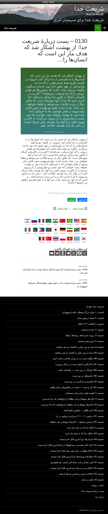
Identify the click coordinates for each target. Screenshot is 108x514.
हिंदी (55, 224)
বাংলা (49, 233)
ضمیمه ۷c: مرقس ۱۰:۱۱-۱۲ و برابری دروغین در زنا (80, 416)
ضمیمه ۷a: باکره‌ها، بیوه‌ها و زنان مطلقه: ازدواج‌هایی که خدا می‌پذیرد (72, 404)
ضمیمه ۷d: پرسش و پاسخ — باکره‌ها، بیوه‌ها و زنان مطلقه (77, 421)
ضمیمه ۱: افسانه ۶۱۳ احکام (91, 323)
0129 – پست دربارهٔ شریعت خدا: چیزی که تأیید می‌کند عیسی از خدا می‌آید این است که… (55, 269)
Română (41, 242)
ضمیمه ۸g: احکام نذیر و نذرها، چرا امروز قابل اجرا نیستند (77, 468)
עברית (27, 224)
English (77, 224)
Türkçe (49, 242)
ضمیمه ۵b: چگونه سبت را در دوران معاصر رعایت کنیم (78, 358)
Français (41, 224)
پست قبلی (62, 208)
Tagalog (41, 233)
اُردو (35, 233)
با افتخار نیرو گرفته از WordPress (92, 510)
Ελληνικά (77, 242)
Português (70, 224)
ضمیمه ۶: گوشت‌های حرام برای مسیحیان (84, 393)
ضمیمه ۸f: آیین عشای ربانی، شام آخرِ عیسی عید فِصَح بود (77, 462)
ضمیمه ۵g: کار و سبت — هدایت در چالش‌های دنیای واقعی (77, 387)
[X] (73, 253)
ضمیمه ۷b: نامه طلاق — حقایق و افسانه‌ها (84, 410)
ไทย (56, 242)
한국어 (84, 242)
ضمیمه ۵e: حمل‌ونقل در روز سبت (88, 375)
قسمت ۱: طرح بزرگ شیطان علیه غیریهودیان (83, 312)
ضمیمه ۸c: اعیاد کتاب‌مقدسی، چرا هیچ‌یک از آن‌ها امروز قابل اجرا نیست (71, 444)
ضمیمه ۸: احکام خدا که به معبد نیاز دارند (85, 427)
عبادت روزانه (98, 485)
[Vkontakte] (57, 253)
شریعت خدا (10, 28)
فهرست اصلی (104, 27)
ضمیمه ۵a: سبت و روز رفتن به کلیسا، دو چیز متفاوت (79, 352)
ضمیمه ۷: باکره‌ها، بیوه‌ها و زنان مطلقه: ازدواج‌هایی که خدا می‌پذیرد (73, 398)
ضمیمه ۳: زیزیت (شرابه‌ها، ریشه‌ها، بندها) (85, 335)
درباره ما (100, 496)
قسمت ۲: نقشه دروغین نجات (90, 318)
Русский (34, 224)
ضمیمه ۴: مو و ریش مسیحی (90, 341)
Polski (62, 242)
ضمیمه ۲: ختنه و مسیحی (92, 329)
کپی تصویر (82, 200)
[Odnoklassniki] (62, 253)
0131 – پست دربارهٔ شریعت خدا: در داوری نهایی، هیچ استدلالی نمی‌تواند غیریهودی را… (57, 283)
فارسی (70, 233)
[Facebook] (79, 253)
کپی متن (72, 200)
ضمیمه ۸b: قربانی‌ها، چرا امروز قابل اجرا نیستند (81, 439)
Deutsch (62, 233)
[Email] (51, 253)
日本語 (56, 233)
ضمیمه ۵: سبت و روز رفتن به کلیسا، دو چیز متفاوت (80, 346)
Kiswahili (76, 233)
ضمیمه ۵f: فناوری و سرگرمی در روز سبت (84, 381)
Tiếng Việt (70, 242)
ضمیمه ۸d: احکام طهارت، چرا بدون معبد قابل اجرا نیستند (77, 450)
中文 (62, 224)
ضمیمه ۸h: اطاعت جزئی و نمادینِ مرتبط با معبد (81, 473)
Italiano (27, 233)
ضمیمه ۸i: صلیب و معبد (93, 479)
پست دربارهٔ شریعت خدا (93, 491)
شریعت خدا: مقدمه (95, 306)
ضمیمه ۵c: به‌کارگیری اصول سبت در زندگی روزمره (79, 364)
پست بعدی (78, 208)
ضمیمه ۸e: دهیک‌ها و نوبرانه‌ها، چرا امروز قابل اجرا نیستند (77, 456)
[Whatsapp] (84, 253)
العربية (48, 224)
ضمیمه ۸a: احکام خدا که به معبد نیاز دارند (84, 433)
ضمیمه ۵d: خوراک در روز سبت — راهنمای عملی (81, 369)
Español (84, 224)
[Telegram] (68, 253)
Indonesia (84, 233)
